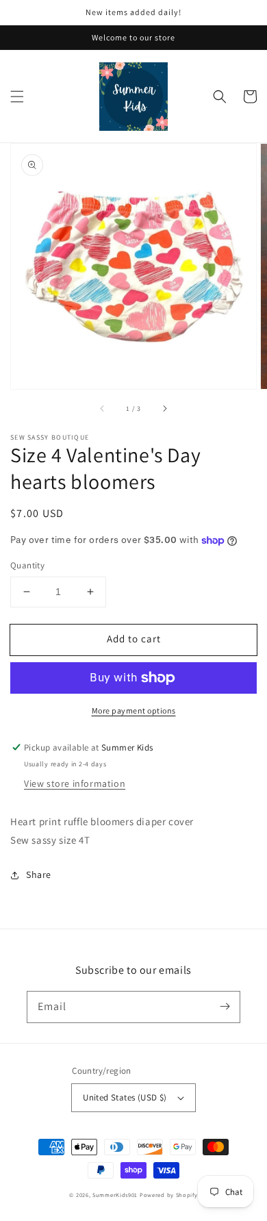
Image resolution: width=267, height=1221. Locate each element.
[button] (17, 96)
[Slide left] (103, 408)
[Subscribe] (224, 1007)
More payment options (134, 710)
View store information (74, 783)
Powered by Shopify (169, 1194)
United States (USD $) (124, 1097)
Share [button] (38, 874)
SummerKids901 (115, 1194)
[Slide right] (164, 408)
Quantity (27, 565)
